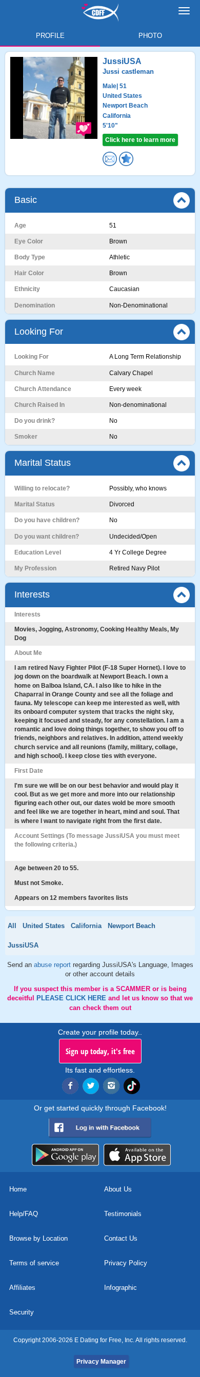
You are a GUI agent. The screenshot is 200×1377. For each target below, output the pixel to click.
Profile (50, 35)
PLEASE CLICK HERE (72, 998)
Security (21, 1312)
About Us (118, 1189)
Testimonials (123, 1214)
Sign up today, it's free (100, 1051)
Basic (25, 200)
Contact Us (120, 1238)
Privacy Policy (125, 1263)
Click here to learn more (140, 139)
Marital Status (42, 463)
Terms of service (34, 1263)
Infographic (120, 1287)
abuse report (53, 965)
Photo (150, 35)
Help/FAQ (23, 1214)
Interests (32, 594)
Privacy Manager (101, 1361)
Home (18, 1189)
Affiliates (22, 1287)
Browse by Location (38, 1238)
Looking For (38, 331)
